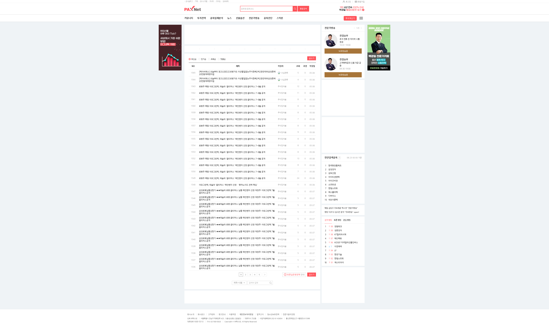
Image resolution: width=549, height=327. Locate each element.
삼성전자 (332, 169)
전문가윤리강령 (289, 314)
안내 (295, 274)
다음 (361, 28)
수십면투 (284, 73)
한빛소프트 (333, 188)
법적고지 (260, 314)
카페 (196, 1)
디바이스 (332, 196)
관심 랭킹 (346, 220)
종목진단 (268, 18)
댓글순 (223, 59)
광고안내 (222, 314)
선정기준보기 (339, 157)
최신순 (193, 59)
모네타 (212, 1)
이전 (354, 28)
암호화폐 (225, 1)
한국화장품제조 (334, 165)
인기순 (203, 59)
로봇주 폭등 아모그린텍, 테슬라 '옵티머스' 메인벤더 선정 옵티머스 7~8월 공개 (232, 86)
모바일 (218, 1)
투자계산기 (350, 18)
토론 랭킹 (337, 220)
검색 (295, 9)
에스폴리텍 (333, 192)
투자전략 (201, 18)
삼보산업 (332, 173)
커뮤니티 (188, 18)
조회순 (213, 59)
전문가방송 (254, 18)
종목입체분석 (216, 18)
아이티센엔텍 (334, 177)
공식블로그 (189, 1)
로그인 (348, 2)
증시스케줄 (203, 1)
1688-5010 (198, 321)
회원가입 (361, 2)
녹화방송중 (343, 51)
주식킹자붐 (282, 86)
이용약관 (232, 314)
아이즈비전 (333, 181)
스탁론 (280, 18)
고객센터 (211, 314)
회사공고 (201, 314)
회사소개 (190, 314)
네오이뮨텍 (333, 200)
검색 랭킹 (328, 220)
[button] (239, 283)
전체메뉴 (361, 18)
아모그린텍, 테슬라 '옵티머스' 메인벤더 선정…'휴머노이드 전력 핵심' (228, 185)
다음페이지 (265, 275)
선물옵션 (240, 18)
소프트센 (332, 184)
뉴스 (229, 18)
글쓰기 (311, 58)
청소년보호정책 (273, 314)
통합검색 (303, 9)
